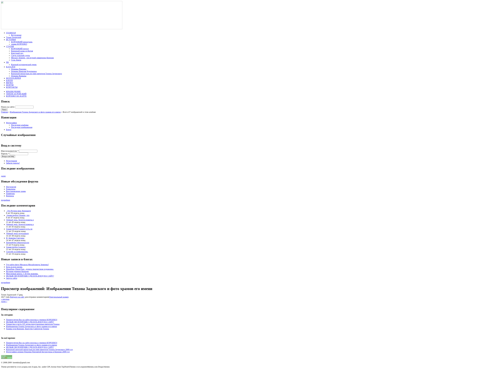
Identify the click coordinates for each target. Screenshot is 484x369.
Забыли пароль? (13, 163)
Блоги (8, 130)
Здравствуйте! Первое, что (17, 215)
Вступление (16, 35)
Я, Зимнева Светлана (15, 238)
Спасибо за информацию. (17, 252)
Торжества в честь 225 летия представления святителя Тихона (32, 324)
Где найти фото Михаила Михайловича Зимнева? (27, 265)
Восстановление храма (16, 191)
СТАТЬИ (10, 46)
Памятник (10, 193)
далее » (4, 301)
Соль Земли (16, 60)
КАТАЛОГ (11, 67)
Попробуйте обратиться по (17, 243)
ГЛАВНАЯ (11, 33)
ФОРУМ (9, 85)
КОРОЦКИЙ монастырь (21, 42)
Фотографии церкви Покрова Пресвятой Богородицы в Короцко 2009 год (38, 352)
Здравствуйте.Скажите (16, 247)
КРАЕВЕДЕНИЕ (13, 91)
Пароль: (5, 154)
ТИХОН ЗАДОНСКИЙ (16, 94)
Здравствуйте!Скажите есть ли (19, 229)
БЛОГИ (9, 80)
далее (3, 176)
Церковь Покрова (18, 69)
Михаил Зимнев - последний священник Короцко (32, 58)
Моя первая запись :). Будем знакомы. (22, 274)
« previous (5, 299)
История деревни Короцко (17, 271)
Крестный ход (17, 53)
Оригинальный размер (59, 297)
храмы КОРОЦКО (19, 44)
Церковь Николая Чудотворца (24, 71)
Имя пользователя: (10, 151)
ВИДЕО (9, 83)
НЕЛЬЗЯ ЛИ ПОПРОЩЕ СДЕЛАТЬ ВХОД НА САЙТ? (30, 276)
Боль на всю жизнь (14, 267)
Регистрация (11, 161)
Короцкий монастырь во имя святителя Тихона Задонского (36, 74)
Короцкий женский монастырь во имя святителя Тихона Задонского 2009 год (39, 349)
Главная (4, 112)
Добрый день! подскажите (17, 233)
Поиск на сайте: (8, 107)
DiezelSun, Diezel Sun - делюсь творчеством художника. (30, 269)
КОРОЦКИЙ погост (20, 49)
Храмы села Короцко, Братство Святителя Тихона (27, 329)
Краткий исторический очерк (24, 64)
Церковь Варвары (18, 76)
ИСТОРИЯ (11, 40)
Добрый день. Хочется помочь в (20, 220)
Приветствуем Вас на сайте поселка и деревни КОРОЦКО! (31, 320)
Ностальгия (11, 187)
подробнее (5, 200)
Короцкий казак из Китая (22, 51)
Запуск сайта (11, 278)
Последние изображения (21, 127)
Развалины (10, 189)
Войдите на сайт (17, 297)
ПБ (7, 62)
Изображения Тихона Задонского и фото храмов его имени (35, 112)
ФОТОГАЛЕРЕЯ (13, 78)
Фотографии (11, 123)
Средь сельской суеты (20, 55)
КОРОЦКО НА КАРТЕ (16, 96)
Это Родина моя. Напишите (18, 211)
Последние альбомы (19, 125)
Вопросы (10, 196)
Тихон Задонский (13, 37)
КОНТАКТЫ (12, 87)
